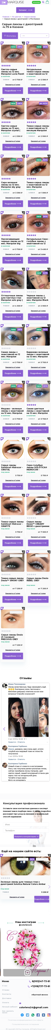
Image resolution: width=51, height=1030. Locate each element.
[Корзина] (47, 2)
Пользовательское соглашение (25, 1024)
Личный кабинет (9, 1007)
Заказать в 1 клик (12, 85)
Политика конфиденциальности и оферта (25, 1020)
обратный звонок (39, 995)
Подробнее (11, 91)
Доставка (6, 998)
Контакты (6, 994)
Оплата (5, 1002)
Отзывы (5, 990)
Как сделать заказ (8, 1012)
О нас (4, 986)
